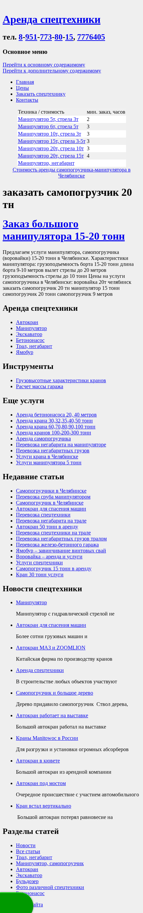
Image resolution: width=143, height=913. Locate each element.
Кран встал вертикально (43, 806)
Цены (22, 88)
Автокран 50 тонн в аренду (47, 526)
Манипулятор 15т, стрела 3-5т (51, 141)
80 (59, 37)
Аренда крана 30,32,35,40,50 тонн (54, 420)
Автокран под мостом (41, 783)
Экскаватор (29, 334)
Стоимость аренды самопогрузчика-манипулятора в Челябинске (72, 172)
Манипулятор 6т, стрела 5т (48, 126)
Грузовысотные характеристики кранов (61, 380)
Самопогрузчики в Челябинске (51, 491)
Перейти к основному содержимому (44, 64)
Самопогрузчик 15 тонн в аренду (53, 568)
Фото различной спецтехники (50, 887)
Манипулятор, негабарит (46, 163)
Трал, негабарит (34, 346)
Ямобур (24, 352)
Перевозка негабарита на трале (51, 520)
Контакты (27, 100)
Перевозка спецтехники (43, 514)
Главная (25, 82)
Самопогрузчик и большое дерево (54, 693)
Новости (26, 845)
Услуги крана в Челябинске (47, 456)
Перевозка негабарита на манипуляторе (61, 444)
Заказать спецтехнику (41, 94)
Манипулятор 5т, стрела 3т (48, 119)
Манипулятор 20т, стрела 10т (51, 148)
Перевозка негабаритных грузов (52, 450)
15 (69, 37)
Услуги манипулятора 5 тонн (48, 462)
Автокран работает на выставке (52, 715)
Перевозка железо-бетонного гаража (57, 544)
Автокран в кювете (38, 760)
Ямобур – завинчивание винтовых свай (61, 550)
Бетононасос (30, 340)
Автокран (27, 322)
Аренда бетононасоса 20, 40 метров (56, 414)
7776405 (91, 37)
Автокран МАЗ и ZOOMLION (50, 647)
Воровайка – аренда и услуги (49, 556)
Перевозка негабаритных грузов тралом (61, 538)
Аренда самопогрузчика (43, 438)
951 (31, 37)
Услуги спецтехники (39, 562)
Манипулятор (31, 328)
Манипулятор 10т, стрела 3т (49, 134)
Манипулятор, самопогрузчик (50, 863)
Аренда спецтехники (40, 670)
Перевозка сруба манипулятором (53, 497)
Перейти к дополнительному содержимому (52, 70)
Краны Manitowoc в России (47, 738)
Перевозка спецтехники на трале (53, 532)
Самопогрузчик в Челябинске (49, 503)
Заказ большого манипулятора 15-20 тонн (64, 230)
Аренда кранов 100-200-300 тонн (53, 432)
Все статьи (28, 851)
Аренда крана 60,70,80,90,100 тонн (55, 426)
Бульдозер (27, 881)
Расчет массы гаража (39, 386)
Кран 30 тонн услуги (40, 574)
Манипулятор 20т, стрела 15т (51, 156)
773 (46, 37)
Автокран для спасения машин (51, 509)
